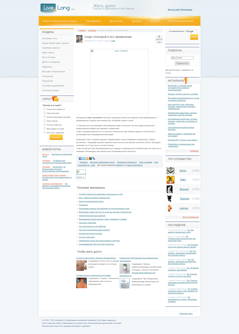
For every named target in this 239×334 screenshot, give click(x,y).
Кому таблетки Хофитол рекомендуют (94, 198)
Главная (82, 30)
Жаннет (184, 189)
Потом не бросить (54, 125)
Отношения (47, 76)
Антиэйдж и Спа (49, 38)
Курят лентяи (52, 121)
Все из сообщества (191, 217)
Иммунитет (47, 67)
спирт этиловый (145, 162)
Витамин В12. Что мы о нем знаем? (182, 140)
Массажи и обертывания (53, 71)
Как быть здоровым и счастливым (113, 7)
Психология (47, 81)
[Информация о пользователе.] (79, 42)
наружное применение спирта (102, 162)
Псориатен (83, 205)
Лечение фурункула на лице (90, 233)
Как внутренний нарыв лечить (91, 201)
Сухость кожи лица (87, 237)
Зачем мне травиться (55, 109)
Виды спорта (48, 52)
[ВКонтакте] (80, 158)
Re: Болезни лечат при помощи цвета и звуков (183, 246)
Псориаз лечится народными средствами (93, 275)
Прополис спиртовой (87, 223)
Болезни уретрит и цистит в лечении (183, 94)
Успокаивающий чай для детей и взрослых (96, 244)
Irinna (183, 170)
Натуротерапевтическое (180, 21)
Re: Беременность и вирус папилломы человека (182, 299)
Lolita (113, 41)
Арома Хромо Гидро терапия (55, 43)
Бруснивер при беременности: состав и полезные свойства (183, 99)
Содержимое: (94, 261)
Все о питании (48, 57)
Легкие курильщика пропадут (58, 117)
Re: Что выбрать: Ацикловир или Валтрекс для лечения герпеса (182, 253)
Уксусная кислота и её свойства (92, 226)
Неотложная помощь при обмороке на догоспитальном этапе (104, 208)
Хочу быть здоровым (55, 133)
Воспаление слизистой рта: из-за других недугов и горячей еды (105, 212)
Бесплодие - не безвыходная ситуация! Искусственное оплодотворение (55, 169)
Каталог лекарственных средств (60, 21)
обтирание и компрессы (127, 162)
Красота (154, 21)
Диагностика (116, 21)
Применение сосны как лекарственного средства (99, 241)
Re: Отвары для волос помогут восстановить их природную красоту (183, 291)
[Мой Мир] (90, 158)
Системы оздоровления (53, 86)
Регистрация (186, 10)
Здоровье (137, 21)
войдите (119, 165)
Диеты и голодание (51, 62)
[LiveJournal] (94, 158)
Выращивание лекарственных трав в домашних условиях (103, 219)
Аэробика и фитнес (51, 48)
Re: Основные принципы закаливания (183, 269)
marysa (184, 208)
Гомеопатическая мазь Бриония (92, 216)
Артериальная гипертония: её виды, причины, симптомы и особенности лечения (183, 121)
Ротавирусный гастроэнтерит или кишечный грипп (57, 162)
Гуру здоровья (93, 21)
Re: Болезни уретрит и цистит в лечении (182, 275)
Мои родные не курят (55, 129)
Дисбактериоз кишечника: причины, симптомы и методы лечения (182, 114)
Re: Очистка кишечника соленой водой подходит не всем (183, 282)
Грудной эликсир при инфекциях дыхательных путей (101, 194)
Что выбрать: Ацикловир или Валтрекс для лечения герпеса (56, 186)
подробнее (194, 151)
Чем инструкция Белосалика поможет (94, 230)
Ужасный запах (52, 113)
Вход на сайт (173, 10)
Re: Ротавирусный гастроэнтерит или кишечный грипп (182, 238)
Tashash (184, 198)
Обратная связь (186, 314)
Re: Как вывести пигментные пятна (181, 231)
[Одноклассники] (87, 158)
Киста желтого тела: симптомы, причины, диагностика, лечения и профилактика (181, 106)
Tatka (183, 179)
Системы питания (50, 90)
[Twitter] (83, 158)
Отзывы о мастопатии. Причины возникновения (96, 258)
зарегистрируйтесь (135, 165)
